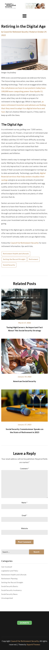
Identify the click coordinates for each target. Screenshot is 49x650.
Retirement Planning (9, 578)
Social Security (9, 265)
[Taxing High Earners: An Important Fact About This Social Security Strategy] (24, 303)
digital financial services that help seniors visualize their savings (23, 176)
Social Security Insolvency (11, 590)
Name (24, 502)
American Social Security (24, 381)
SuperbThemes (33, 644)
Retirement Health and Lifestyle (16, 254)
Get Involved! (6, 567)
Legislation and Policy (9, 571)
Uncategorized (7, 598)
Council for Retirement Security (16, 32)
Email (24, 515)
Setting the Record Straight (14, 259)
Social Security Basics (9, 586)
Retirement (33, 259)
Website (24, 528)
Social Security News (9, 594)
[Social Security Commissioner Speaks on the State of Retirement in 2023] (24, 404)
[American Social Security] (24, 355)
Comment (24, 468)
